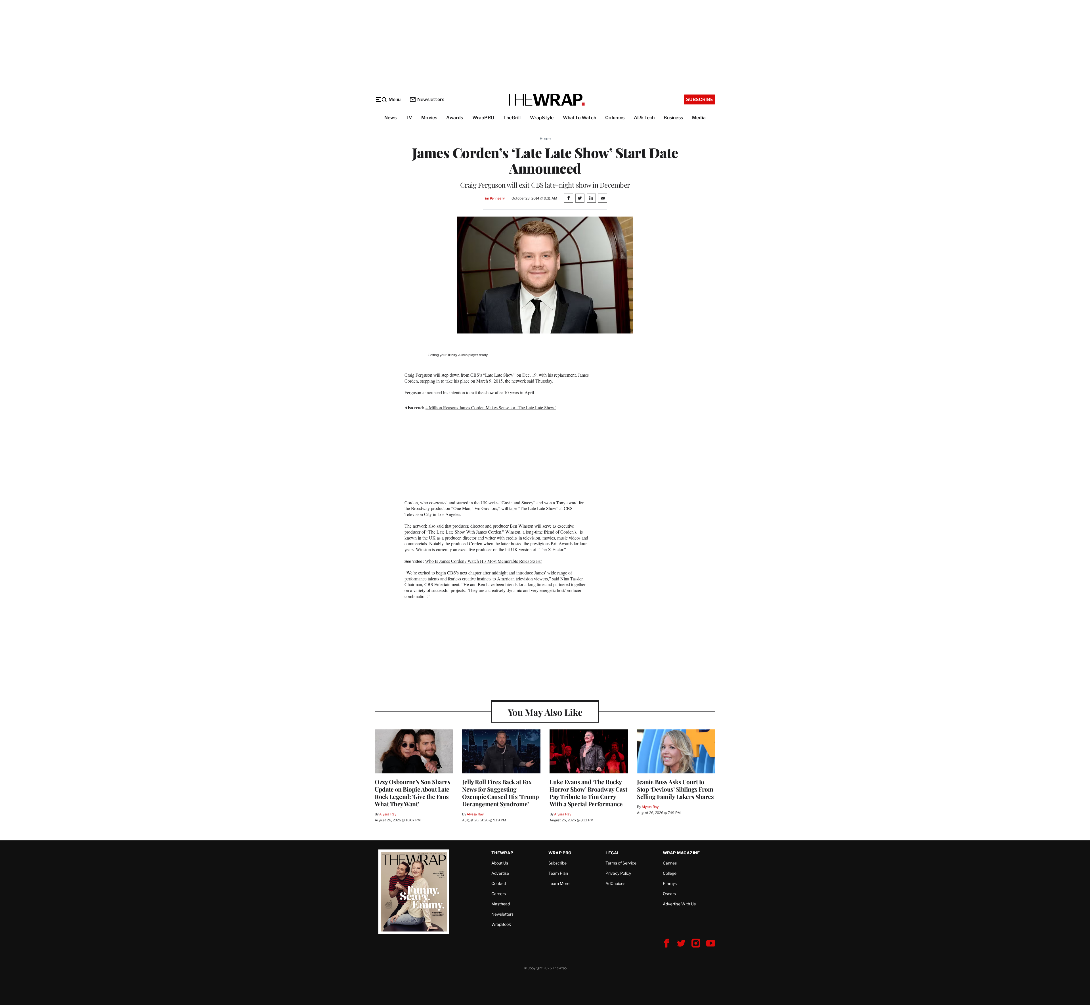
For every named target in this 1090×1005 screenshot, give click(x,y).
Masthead (500, 903)
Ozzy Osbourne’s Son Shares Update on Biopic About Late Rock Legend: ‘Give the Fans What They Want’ (412, 792)
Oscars (669, 893)
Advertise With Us (679, 903)
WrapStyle (542, 117)
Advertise (500, 873)
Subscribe (699, 99)
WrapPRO (483, 117)
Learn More (558, 883)
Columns (614, 117)
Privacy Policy (618, 873)
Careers (498, 893)
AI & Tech (644, 117)
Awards (454, 117)
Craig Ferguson (418, 375)
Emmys (670, 883)
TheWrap (502, 852)
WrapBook (501, 924)
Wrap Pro (560, 852)
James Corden (488, 532)
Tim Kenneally (494, 198)
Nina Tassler (571, 579)
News (390, 117)
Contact (498, 883)
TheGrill (512, 117)
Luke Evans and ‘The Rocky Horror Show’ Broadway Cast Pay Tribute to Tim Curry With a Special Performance (588, 792)
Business (673, 117)
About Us (499, 863)
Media (699, 117)
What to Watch (579, 117)
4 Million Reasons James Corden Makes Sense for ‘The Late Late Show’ (490, 407)
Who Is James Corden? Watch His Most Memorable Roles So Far (483, 561)
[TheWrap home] (545, 100)
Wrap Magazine (681, 852)
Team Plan (558, 873)
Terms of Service (620, 863)
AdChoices (615, 883)
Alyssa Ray (387, 814)
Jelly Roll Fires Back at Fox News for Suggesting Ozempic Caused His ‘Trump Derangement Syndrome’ (500, 792)
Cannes (670, 863)
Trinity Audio (457, 355)
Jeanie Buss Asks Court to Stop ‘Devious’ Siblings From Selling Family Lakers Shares (675, 789)
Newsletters (430, 99)
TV (409, 117)
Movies (429, 117)
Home (545, 138)
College (669, 873)
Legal (612, 852)
